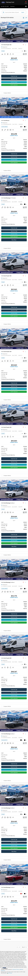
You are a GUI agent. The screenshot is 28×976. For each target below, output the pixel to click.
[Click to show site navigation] (26, 6)
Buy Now (14, 240)
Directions (12, 6)
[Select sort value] (26, 17)
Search (22, 12)
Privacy (17, 969)
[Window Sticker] (26, 54)
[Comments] (24, 54)
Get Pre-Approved (14, 84)
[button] (5, 6)
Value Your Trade (14, 79)
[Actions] (25, 45)
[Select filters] (23, 18)
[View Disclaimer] (13, 54)
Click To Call (14, 76)
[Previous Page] (17, 947)
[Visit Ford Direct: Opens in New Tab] (9, 973)
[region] (14, 68)
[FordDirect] (4, 968)
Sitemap (14, 969)
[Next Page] (19, 947)
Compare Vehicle (7, 92)
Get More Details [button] (14, 82)
